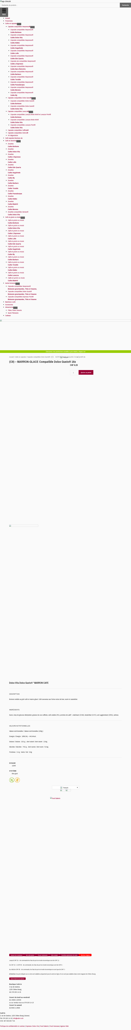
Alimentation (9, 307)
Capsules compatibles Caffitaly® (18, 130)
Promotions (9, 21)
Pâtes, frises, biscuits (15, 310)
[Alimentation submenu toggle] (15, 308)
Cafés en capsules (11, 23)
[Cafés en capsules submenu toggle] (19, 24)
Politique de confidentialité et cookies (12, 1026)
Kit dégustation (13, 135)
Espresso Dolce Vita (32, 1026)
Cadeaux (8, 315)
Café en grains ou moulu (13, 217)
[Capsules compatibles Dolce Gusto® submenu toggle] (33, 98)
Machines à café (10, 302)
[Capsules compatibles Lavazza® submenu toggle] (31, 112)
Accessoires (9, 304)
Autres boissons (10, 283)
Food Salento (44, 1026)
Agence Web (64, 1026)
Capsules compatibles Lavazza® (18, 111)
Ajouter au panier (86, 372)
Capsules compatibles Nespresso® (19, 26)
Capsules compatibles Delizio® (18, 133)
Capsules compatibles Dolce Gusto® (19, 98)
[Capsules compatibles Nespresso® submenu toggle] (32, 27)
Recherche (125, 5)
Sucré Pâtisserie (13, 313)
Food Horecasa (54, 1026)
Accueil (7, 18)
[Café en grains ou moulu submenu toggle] (23, 218)
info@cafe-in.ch (18, 1018)
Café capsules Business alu (14, 138)
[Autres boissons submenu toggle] (17, 284)
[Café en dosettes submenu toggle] (18, 141)
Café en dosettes (10, 140)
